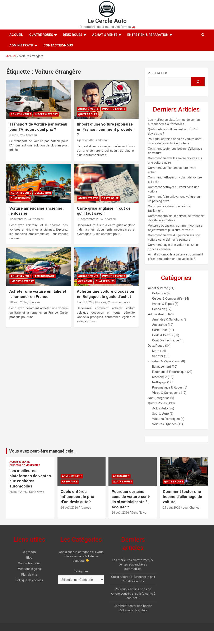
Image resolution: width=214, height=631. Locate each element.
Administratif (21, 45)
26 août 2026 (18, 492)
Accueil (16, 35)
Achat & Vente (104, 35)
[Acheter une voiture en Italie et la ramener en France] (38, 266)
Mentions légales (29, 569)
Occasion (85, 281)
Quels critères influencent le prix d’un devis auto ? (77, 496)
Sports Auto (160, 414)
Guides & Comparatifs (167, 298)
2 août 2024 (85, 302)
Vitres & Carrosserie (166, 393)
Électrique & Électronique (169, 372)
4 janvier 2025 (86, 140)
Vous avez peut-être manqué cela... (42, 451)
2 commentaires (119, 302)
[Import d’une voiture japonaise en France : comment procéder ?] (106, 99)
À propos (29, 552)
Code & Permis (162, 335)
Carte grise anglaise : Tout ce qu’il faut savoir (104, 211)
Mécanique (159, 377)
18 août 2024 (18, 302)
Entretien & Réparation (147, 35)
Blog (29, 557)
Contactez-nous (58, 45)
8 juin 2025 (16, 135)
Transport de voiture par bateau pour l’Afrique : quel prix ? (38, 127)
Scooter (157, 356)
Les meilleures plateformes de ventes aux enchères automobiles (30, 478)
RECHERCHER (157, 73)
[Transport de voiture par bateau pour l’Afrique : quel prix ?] (38, 99)
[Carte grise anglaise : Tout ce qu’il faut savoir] (106, 183)
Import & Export (46, 114)
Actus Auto (160, 408)
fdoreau (31, 135)
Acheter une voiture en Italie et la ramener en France (37, 294)
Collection (42, 192)
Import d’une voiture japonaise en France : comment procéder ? (105, 129)
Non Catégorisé (158, 398)
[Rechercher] (198, 81)
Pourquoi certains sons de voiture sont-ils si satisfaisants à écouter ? (131, 499)
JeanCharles (191, 507)
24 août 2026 (69, 507)
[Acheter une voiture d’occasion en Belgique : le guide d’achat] (106, 266)
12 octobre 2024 (20, 219)
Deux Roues (72, 35)
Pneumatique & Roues (167, 387)
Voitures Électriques (166, 419)
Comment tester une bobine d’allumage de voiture (182, 496)
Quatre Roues (41, 35)
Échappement (161, 366)
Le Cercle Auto (107, 20)
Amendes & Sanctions (167, 319)
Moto (155, 351)
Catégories (81, 571)
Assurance (159, 325)
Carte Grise (110, 198)
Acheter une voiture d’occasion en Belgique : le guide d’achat (105, 294)
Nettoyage (159, 382)
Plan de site (29, 574)
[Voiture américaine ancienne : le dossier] (38, 183)
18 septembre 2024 (90, 219)
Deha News (36, 492)
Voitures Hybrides (164, 424)
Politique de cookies (29, 580)
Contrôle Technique (165, 340)
